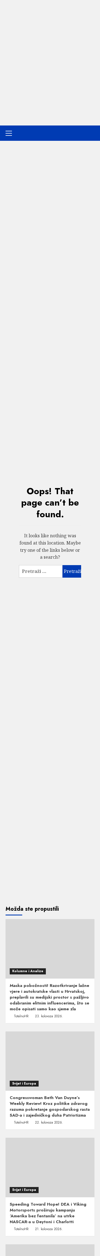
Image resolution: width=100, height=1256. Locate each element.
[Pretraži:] (40, 571)
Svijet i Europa (24, 1083)
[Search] (91, 133)
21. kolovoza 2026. (49, 1229)
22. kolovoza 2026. (49, 1122)
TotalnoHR (21, 1016)
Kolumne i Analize (27, 971)
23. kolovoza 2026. (49, 1016)
